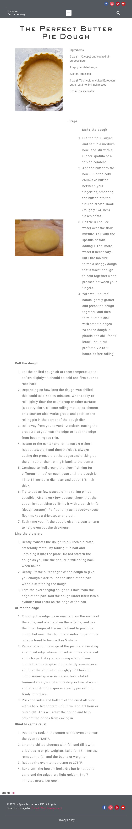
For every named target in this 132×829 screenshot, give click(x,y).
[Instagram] (112, 4)
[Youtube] (123, 4)
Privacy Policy (66, 820)
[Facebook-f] (106, 4)
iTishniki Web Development (46, 808)
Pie (13, 792)
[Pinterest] (118, 4)
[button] (69, 13)
